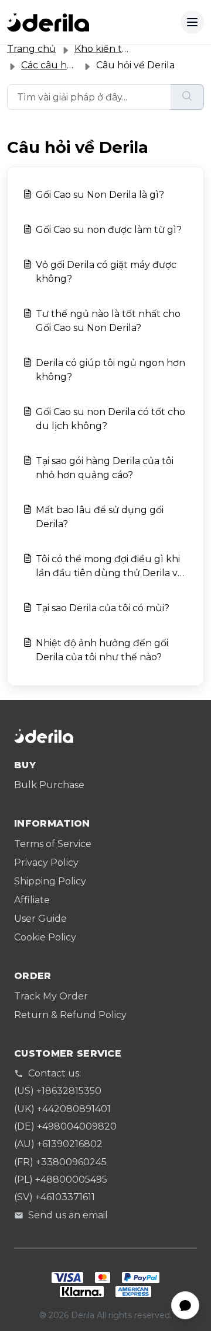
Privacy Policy (46, 862)
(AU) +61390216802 (58, 1143)
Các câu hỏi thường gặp (77, 65)
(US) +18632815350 (57, 1090)
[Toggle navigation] (192, 22)
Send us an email (68, 1215)
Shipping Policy (50, 881)
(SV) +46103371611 (54, 1197)
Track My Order (51, 996)
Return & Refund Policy (70, 1014)
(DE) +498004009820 (65, 1126)
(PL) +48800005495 (60, 1179)
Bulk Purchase (49, 784)
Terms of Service (52, 843)
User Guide (40, 918)
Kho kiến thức (107, 48)
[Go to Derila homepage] (48, 22)
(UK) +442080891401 (62, 1108)
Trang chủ (31, 48)
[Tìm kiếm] (187, 97)
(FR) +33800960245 (60, 1162)
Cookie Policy (45, 937)
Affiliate (32, 899)
